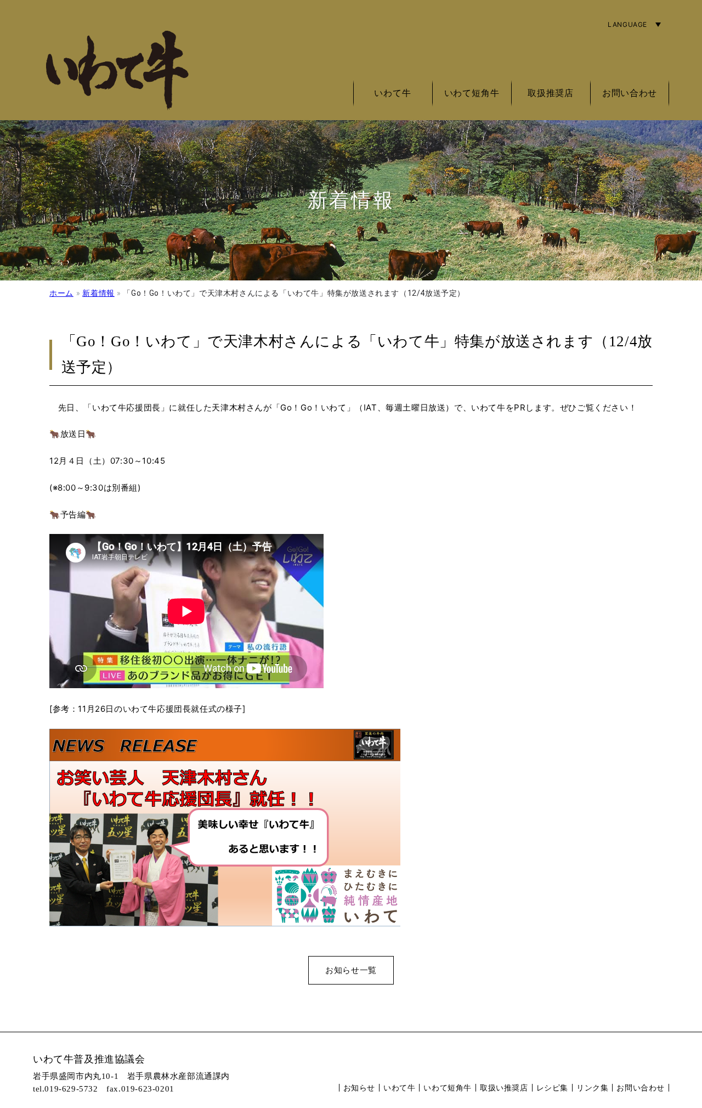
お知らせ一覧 (351, 970)
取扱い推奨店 (504, 1087)
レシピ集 (552, 1087)
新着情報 (98, 293)
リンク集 (592, 1087)
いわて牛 (399, 1087)
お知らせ (359, 1087)
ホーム (61, 293)
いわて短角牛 (447, 1087)
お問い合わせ (629, 93)
